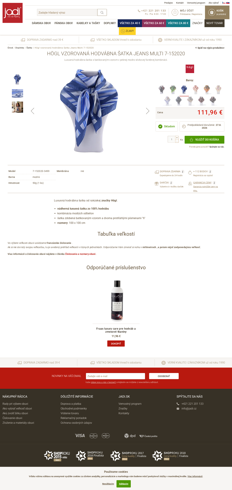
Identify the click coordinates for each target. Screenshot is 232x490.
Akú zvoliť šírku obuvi (15, 413)
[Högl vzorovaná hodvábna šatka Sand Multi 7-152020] (195, 90)
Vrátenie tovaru (70, 413)
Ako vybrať (214, 3)
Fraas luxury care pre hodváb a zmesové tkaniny (116, 330)
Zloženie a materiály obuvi (18, 422)
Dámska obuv (41, 23)
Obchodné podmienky (74, 408)
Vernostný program (196, 3)
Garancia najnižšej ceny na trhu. (205, 186)
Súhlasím (123, 484)
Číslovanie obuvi (12, 418)
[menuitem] (41, 23)
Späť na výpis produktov (211, 47)
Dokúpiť (116, 343)
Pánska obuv (64, 23)
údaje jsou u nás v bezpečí (103, 382)
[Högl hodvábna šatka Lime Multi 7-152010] (172, 90)
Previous (32, 111)
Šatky (29, 48)
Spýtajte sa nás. (216, 147)
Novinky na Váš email (66, 376)
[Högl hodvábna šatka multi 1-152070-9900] (167, 102)
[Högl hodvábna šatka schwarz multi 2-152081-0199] (212, 102)
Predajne (168, 3)
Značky (197, 23)
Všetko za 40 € (130, 23)
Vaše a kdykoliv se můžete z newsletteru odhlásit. (121, 382)
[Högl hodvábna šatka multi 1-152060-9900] (218, 90)
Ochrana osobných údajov (76, 422)
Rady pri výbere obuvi (15, 403)
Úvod (10, 48)
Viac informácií (195, 476)
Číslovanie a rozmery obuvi (80, 254)
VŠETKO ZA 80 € (178, 23)
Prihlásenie (185, 14)
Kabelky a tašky (88, 23)
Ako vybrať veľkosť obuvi (17, 408)
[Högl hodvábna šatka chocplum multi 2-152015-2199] (190, 102)
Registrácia (197, 14)
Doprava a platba (71, 403)
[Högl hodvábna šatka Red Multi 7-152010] (161, 90)
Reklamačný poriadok (74, 418)
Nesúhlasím (108, 484)
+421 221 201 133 (192, 403)
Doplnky (110, 23)
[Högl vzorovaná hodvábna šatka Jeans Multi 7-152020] (184, 90)
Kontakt (180, 3)
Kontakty (124, 413)
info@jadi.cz (189, 408)
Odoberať (164, 376)
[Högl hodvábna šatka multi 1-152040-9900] (178, 102)
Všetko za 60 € (154, 23)
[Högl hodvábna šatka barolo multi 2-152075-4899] (201, 102)
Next (147, 111)
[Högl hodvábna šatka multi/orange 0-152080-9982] (207, 90)
